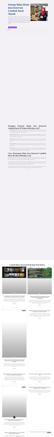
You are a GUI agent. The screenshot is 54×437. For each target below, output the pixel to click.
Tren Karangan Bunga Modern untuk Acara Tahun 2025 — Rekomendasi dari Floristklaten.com (14, 420)
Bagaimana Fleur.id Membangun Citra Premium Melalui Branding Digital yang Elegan (14, 433)
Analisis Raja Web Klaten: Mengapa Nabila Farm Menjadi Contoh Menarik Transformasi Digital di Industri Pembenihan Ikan (40, 297)
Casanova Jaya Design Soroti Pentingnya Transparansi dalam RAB (40, 374)
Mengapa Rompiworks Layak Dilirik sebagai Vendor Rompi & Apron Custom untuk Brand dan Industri (14, 374)
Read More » (14, 368)
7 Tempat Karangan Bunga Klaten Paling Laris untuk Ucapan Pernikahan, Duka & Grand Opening (40, 388)
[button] (46, 29)
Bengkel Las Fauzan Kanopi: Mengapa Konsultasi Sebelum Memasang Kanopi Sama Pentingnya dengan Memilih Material (14, 360)
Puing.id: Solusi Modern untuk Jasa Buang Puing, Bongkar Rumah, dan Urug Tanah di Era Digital (39, 311)
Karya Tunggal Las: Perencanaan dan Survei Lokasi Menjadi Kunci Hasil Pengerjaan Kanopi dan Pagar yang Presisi (14, 296)
